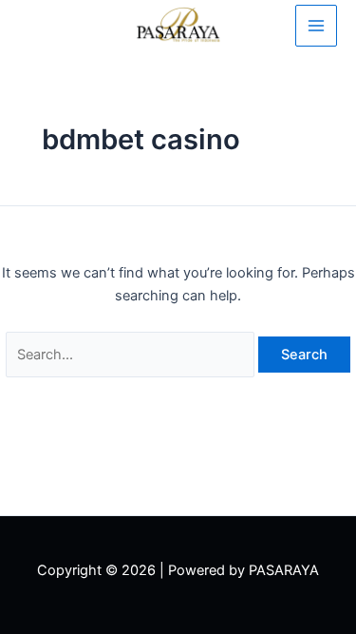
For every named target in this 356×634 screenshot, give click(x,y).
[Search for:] (132, 354)
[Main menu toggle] (316, 26)
